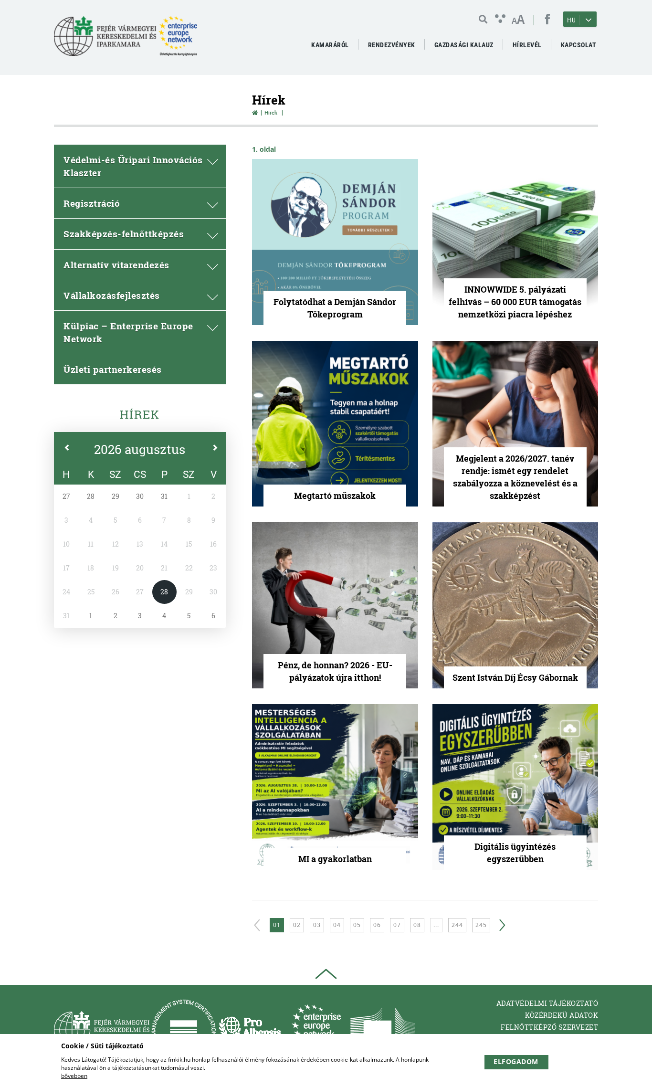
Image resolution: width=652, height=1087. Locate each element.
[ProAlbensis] (250, 1029)
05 (357, 925)
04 (337, 925)
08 (417, 925)
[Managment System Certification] (183, 1029)
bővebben (74, 1076)
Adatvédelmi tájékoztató (547, 1003)
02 (297, 925)
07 (397, 925)
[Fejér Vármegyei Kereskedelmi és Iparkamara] (125, 39)
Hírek (140, 414)
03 (317, 925)
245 (481, 925)
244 (457, 925)
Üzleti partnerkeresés (112, 369)
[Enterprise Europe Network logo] (316, 1029)
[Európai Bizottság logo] (382, 1029)
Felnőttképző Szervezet (549, 1027)
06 (377, 925)
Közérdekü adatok (561, 1015)
